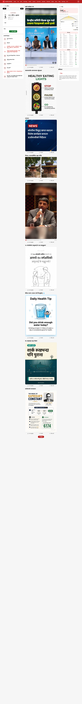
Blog (59, 1)
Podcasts (48, 1)
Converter (39, 1)
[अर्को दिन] (21, 13)
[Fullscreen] (55, 63)
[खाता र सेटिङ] (78, 2)
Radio (52, 1)
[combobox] (68, 73)
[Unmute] (53, 63)
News (56, 1)
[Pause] (41, 36)
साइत (5, 22)
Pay (18, 1)
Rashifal (43, 1)
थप (67, 1)
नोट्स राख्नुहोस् (14, 31)
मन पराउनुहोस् (31, 67)
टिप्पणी (42, 67)
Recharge (25, 1)
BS (4, 8)
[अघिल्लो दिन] (5, 13)
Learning (63, 1)
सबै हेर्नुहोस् (41, 436)
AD (8, 8)
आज (21, 8)
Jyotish (34, 1)
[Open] (41, 135)
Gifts (21, 1)
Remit (15, 1)
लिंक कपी (52, 67)
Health (30, 1)
